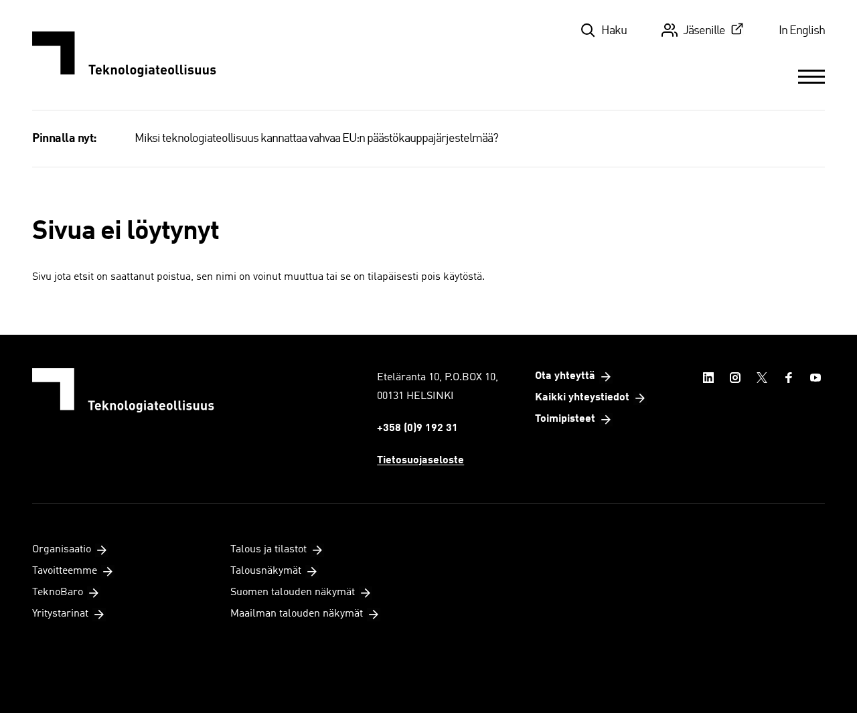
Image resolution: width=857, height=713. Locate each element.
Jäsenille (704, 31)
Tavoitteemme (64, 571)
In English (802, 31)
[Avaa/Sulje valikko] (811, 76)
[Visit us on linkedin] (708, 377)
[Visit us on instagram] (735, 377)
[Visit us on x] (762, 377)
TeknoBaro (57, 592)
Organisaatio (61, 549)
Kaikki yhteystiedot (582, 397)
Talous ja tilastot (268, 549)
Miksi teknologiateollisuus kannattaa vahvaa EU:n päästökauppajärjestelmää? (316, 139)
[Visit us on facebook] (788, 377)
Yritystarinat (60, 614)
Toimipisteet (565, 419)
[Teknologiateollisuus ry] (124, 54)
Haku (614, 31)
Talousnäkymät (265, 571)
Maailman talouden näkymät (296, 614)
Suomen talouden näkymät (292, 592)
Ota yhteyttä (565, 376)
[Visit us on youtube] (815, 377)
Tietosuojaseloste (420, 460)
